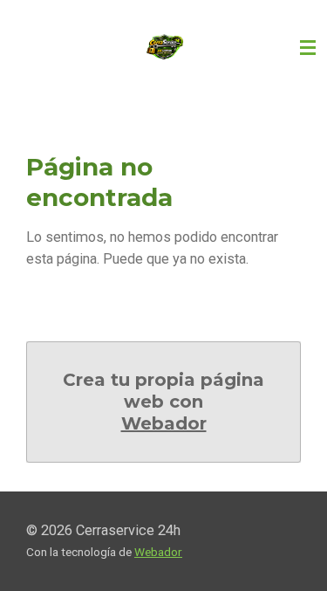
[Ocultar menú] (308, 48)
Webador (164, 423)
